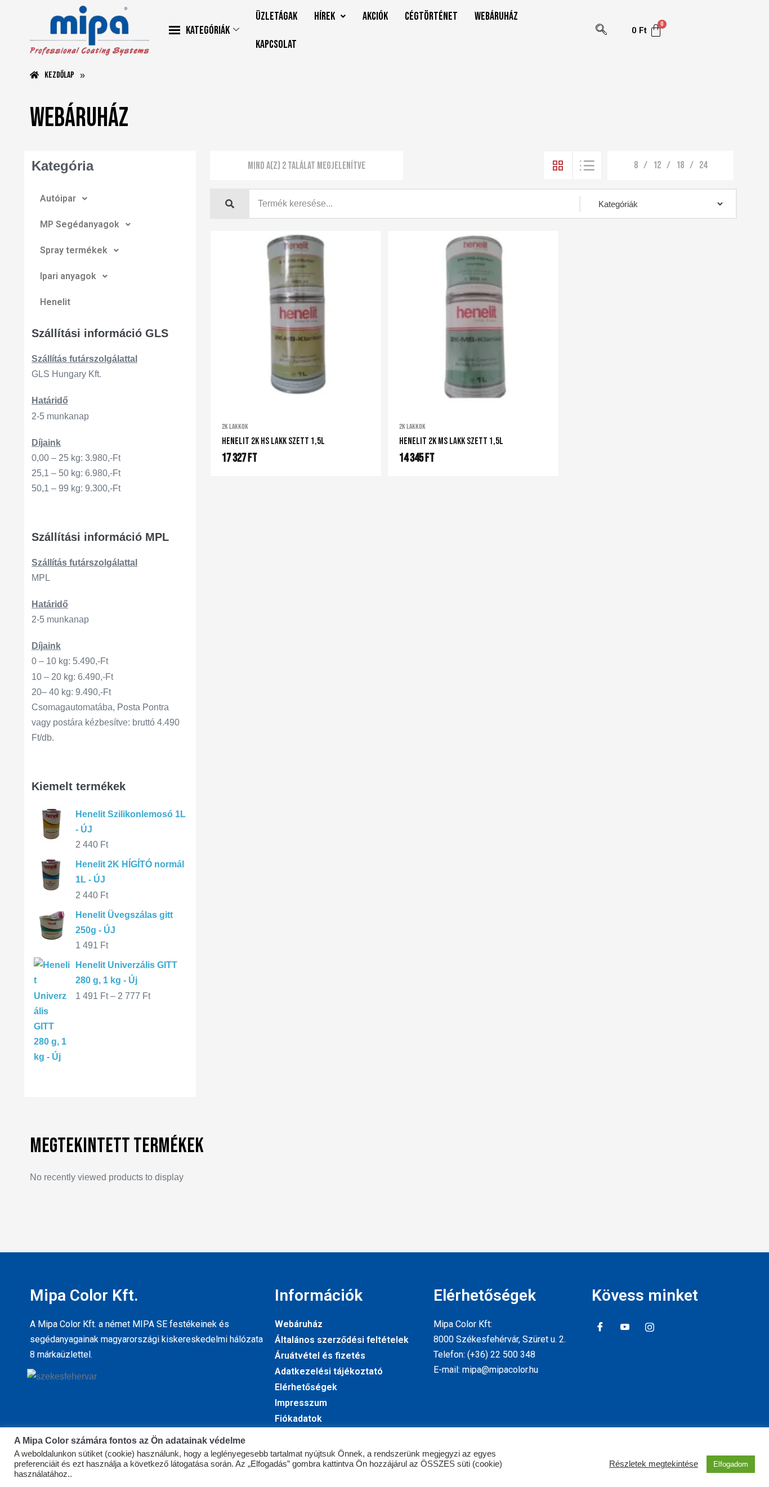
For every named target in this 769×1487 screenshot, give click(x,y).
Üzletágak (276, 16)
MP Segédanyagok (79, 224)
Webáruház (496, 16)
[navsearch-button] (601, 30)
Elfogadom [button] (730, 1464)
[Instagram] (649, 1327)
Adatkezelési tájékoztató (329, 1371)
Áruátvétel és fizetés (320, 1355)
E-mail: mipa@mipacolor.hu (485, 1369)
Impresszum (301, 1403)
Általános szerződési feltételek (342, 1339)
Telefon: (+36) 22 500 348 (484, 1354)
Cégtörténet (431, 16)
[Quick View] (289, 398)
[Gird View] (558, 165)
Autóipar (58, 198)
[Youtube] (624, 1327)
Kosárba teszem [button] (308, 399)
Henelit (55, 302)
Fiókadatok (298, 1418)
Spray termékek (74, 250)
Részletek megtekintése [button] (653, 1463)
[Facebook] (600, 1327)
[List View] (587, 165)
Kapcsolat (276, 44)
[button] (330, 16)
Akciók (375, 16)
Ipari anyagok (68, 276)
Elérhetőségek (306, 1387)
